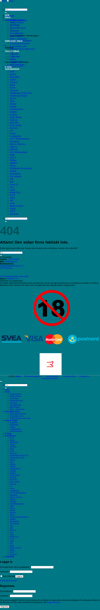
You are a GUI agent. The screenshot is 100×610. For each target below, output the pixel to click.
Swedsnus (15, 173)
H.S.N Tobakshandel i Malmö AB (14, 276)
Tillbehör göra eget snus (22, 49)
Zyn (12, 187)
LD (11, 130)
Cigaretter (15, 56)
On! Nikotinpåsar (18, 152)
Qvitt (12, 203)
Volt (12, 181)
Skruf (12, 165)
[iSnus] (7, 1)
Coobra (14, 82)
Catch (13, 79)
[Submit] (6, 12)
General (14, 90)
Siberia (13, 163)
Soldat (13, 171)
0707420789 (13, 259)
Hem (7, 15)
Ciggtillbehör (16, 62)
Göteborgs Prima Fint (21, 93)
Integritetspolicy (52, 376)
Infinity (13, 106)
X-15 (12, 195)
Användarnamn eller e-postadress (15, 567)
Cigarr (13, 59)
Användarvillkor (69, 376)
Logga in (19, 576)
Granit (13, 98)
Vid (11, 179)
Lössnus (13, 403)
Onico (13, 157)
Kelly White (15, 117)
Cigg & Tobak (11, 420)
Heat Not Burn (17, 64)
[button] (9, 16)
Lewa (12, 133)
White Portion (15, 396)
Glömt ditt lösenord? (8, 581)
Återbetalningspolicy (33, 376)
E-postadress (6, 591)
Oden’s (13, 147)
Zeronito (14, 214)
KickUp (13, 120)
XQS (12, 198)
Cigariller (14, 53)
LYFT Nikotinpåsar (19, 138)
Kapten (13, 114)
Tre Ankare (15, 176)
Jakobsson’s (16, 109)
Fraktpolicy (84, 376)
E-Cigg (8, 67)
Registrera (4, 607)
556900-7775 (13, 279)
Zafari (13, 208)
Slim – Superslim (18, 38)
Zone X (13, 184)
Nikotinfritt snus (16, 401)
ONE (12, 155)
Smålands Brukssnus (21, 168)
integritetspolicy (53, 602)
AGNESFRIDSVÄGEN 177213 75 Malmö (12, 267)
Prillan (13, 160)
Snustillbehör (16, 33)
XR (11, 200)
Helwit (13, 104)
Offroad (14, 149)
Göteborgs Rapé (18, 95)
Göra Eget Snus (14, 41)
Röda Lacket (16, 206)
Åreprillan (15, 77)
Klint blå (14, 122)
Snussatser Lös (18, 46)
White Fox (15, 192)
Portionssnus (17, 20)
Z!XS (12, 211)
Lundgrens (15, 136)
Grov (12, 101)
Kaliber (13, 112)
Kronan (13, 128)
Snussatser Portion (20, 43)
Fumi (12, 87)
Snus (7, 17)
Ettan (12, 85)
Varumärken (12, 69)
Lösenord (4, 572)
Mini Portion (16, 36)
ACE (12, 71)
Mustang (14, 141)
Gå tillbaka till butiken (14, 66)
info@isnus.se (11, 262)
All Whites (14, 398)
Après (13, 74)
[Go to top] (1, 381)
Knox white (15, 125)
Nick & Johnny (17, 144)
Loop (12, 189)
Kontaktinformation (50, 378)
